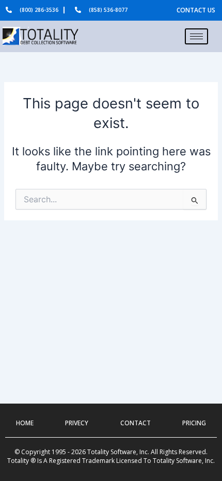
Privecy (76, 423)
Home (25, 423)
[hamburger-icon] (196, 36)
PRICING (194, 423)
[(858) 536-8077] (78, 10)
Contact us (196, 10)
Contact (135, 423)
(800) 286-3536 (39, 9)
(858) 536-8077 (108, 9)
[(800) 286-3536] (9, 10)
